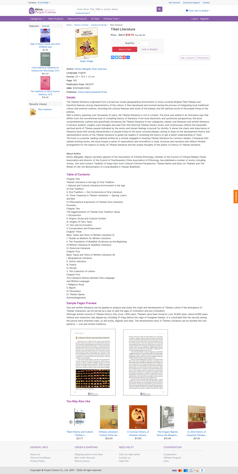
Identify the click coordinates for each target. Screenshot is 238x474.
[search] (159, 9)
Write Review (203, 58)
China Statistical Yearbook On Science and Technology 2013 (45, 69)
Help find (124, 461)
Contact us (124, 457)
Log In (195, 18)
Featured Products (77, 18)
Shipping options (83, 454)
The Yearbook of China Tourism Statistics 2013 (45, 93)
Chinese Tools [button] (111, 18)
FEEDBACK (235, 197)
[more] (45, 26)
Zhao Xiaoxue (99, 68)
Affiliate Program (172, 457)
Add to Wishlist (150, 49)
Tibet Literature (45, 109)
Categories (36, 18)
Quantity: (130, 43)
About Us (35, 454)
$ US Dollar (43, 2)
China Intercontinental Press (92, 92)
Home (69, 25)
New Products (55, 18)
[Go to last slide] (71, 422)
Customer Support (191, 2)
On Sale (95, 18)
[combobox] (116, 9)
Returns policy (82, 461)
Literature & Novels (99, 25)
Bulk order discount (85, 457)
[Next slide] (205, 422)
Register (204, 18)
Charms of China (81, 25)
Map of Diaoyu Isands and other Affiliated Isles (45, 45)
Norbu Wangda (83, 68)
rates (100, 454)
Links (166, 461)
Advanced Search (83, 13)
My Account (174, 2)
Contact (206, 2)
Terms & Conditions (40, 457)
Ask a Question (188, 58)
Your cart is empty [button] (198, 10)
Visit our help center (129, 454)
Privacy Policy (37, 461)
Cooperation (170, 454)
